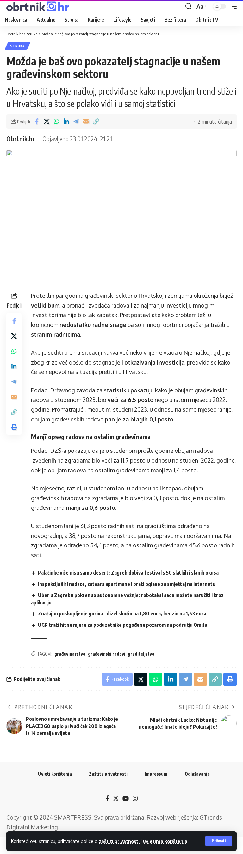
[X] (115, 798)
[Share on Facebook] (36, 121)
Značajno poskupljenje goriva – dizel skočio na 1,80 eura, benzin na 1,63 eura (122, 613)
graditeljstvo (141, 654)
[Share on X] (46, 121)
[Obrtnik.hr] (39, 6)
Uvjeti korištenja (55, 773)
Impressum (156, 773)
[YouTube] (125, 798)
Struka (17, 46)
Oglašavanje (197, 773)
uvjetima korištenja (165, 841)
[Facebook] (107, 798)
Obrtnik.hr (20, 139)
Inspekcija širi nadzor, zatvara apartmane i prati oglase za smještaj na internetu (126, 584)
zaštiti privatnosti (119, 841)
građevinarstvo (69, 654)
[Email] (85, 121)
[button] (218, 841)
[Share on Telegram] (76, 121)
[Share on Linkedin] (66, 121)
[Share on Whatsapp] (56, 121)
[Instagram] (135, 798)
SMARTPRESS (72, 817)
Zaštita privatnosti (108, 773)
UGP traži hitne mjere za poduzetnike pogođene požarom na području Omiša (122, 625)
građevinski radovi (106, 654)
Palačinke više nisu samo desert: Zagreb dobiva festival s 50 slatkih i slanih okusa (128, 573)
